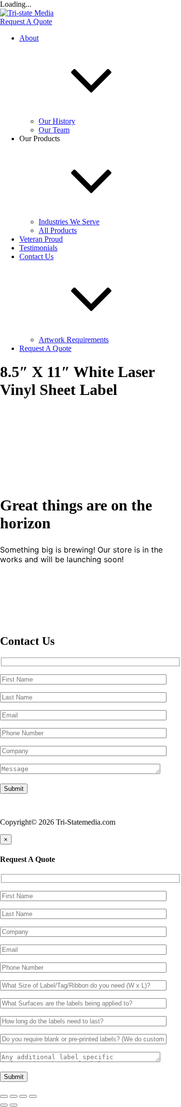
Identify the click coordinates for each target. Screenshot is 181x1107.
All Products (58, 230)
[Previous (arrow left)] (4, 1105)
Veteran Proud (41, 239)
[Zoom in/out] (4, 1096)
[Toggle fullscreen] (13, 1096)
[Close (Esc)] (33, 1096)
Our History (57, 121)
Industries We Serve (69, 222)
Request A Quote (26, 21)
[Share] (23, 1096)
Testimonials (38, 248)
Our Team (54, 130)
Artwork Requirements (74, 339)
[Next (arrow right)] (13, 1105)
